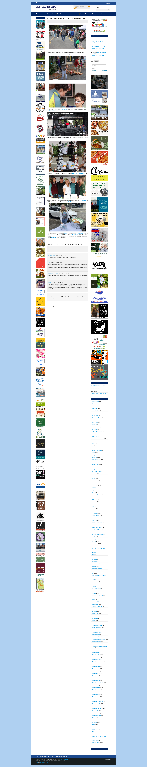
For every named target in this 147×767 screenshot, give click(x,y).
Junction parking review (97, 522)
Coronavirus (94, 441)
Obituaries (76, 13)
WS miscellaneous (95, 740)
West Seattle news (51, 22)
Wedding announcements (97, 627)
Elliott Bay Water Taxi (96, 471)
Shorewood (94, 586)
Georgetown (94, 501)
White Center (94, 722)
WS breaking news (95, 731)
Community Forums (100, 13)
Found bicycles (95, 480)
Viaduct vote (94, 623)
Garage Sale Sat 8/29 (95, 390)
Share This (49, 240)
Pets (92, 557)
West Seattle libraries (96, 673)
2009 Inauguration (95, 401)
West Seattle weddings (96, 715)
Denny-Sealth (94, 457)
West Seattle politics (96, 692)
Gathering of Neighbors (97, 494)
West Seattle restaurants (97, 699)
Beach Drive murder (96, 427)
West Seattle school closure (97, 701)
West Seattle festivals (96, 654)
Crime (93, 445)
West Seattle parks (95, 685)
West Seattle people (96, 687)
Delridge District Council (97, 455)
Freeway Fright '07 (95, 483)
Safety (93, 573)
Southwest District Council (97, 595)
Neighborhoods (95, 543)
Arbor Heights (95, 422)
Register (96, 61)
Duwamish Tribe (95, 466)
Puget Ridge (94, 566)
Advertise (41, 13)
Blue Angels (94, 429)
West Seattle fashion (96, 652)
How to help (94, 520)
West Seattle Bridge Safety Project (98, 639)
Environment (94, 473)
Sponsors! (82, 13)
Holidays (93, 518)
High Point (94, 511)
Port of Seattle (95, 561)
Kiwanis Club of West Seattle (97, 532)
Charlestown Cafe (95, 436)
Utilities (93, 620)
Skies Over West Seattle (96, 588)
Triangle (93, 616)
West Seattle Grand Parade (97, 661)
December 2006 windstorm (97, 448)
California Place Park (96, 434)
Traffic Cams (88, 13)
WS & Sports (94, 727)
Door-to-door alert (95, 464)
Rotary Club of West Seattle (97, 571)
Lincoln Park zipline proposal (98, 534)
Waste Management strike (97, 625)
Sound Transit (95, 591)
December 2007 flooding (97, 450)
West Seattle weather (96, 713)
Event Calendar (48, 13)
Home (37, 13)
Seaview (93, 579)
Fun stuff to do (95, 485)
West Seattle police (95, 689)
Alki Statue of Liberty (96, 417)
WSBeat (93, 745)
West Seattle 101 (95, 630)
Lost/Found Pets (70, 13)
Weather (93, 13)
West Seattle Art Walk (96, 632)
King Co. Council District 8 (97, 527)
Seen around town (95, 581)
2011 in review (95, 403)
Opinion (93, 554)
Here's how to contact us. (65, 759)
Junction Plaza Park (96, 525)
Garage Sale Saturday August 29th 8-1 (98, 393)
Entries (37, 762)
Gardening (94, 487)
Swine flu (94, 609)
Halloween (94, 504)
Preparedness (94, 564)
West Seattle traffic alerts (97, 708)
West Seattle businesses (96, 641)
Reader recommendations (97, 568)
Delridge (93, 452)
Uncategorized (95, 618)
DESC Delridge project (96, 459)
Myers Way (94, 541)
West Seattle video (95, 710)
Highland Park (95, 513)
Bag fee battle (94, 424)
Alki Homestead (95, 415)
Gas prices (94, 490)
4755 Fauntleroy (95, 408)
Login (92, 61)
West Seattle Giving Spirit (97, 659)
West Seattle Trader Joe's (97, 706)
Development (94, 462)
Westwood (94, 717)
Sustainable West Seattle (97, 606)
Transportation (95, 613)
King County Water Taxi (96, 529)
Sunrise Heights (95, 604)
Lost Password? (104, 70)
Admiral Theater (95, 410)
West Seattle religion (96, 696)
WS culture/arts (95, 734)
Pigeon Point (94, 559)
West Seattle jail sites (96, 671)
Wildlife (93, 724)
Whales (93, 720)
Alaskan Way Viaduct (96, 413)
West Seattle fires (95, 657)
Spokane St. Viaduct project (97, 602)
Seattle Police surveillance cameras (99, 575)
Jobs (64, 13)
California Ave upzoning (97, 431)
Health (93, 506)
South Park (94, 593)
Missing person (95, 539)
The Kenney (94, 611)
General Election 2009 (96, 497)
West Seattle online (96, 680)
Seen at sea (94, 584)
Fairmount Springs (95, 476)
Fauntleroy (94, 478)
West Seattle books (95, 637)
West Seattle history (96, 666)
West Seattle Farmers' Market (98, 650)
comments (42, 762)
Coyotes (93, 443)
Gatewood (94, 492)
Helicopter (94, 508)
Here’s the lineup (64, 109)
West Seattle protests (96, 694)
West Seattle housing (96, 668)
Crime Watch (60, 13)
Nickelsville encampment (97, 546)
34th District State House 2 (97, 406)
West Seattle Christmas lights (98, 644)
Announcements (95, 420)
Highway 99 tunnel (96, 515)
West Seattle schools (96, 703)
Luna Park (94, 536)
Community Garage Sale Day (97, 438)
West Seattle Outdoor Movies (97, 682)
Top (47, 762)
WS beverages (94, 729)
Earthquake (94, 469)
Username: (93, 63)
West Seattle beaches (96, 634)
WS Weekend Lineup (96, 742)
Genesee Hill (94, 499)
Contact (54, 13)
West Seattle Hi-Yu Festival (97, 664)
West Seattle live (95, 675)
